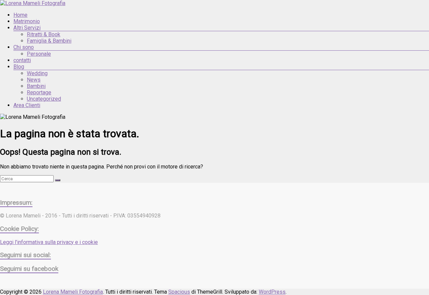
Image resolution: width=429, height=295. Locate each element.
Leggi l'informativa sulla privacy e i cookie (49, 242)
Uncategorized (44, 99)
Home (20, 15)
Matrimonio (26, 21)
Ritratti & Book (43, 34)
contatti (22, 60)
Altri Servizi (27, 27)
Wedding (37, 73)
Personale (39, 54)
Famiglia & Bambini (49, 41)
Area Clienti (26, 105)
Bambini (36, 86)
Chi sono (23, 47)
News (34, 80)
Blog (18, 66)
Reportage (39, 92)
